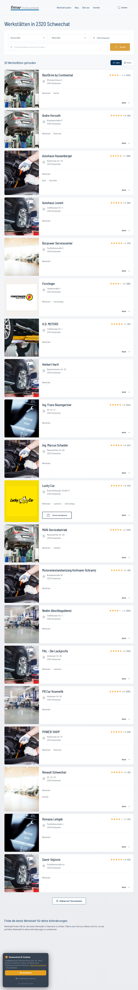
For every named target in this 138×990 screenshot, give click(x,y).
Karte (129, 62)
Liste (118, 62)
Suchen (124, 7)
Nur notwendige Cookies (26, 983)
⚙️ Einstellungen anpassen (25, 978)
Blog (77, 7)
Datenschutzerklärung (38, 965)
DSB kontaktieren (11, 967)
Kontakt (96, 7)
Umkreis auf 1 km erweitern (70, 901)
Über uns (85, 7)
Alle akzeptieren (26, 973)
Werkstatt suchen (64, 7)
